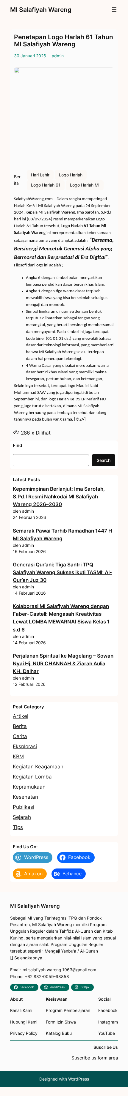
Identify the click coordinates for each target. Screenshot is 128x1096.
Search (103, 460)
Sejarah (22, 817)
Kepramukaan (29, 787)
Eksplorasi (25, 746)
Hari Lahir (40, 174)
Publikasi (23, 807)
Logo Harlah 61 (45, 184)
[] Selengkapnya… (28, 957)
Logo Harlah (70, 174)
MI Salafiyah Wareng (40, 9)
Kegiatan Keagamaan (38, 767)
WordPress (78, 1078)
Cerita (20, 736)
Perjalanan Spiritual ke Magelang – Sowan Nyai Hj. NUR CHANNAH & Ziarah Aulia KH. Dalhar (63, 663)
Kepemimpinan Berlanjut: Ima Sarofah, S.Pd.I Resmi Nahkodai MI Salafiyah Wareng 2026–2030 (59, 496)
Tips (18, 827)
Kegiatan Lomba (32, 777)
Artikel (20, 716)
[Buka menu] (114, 9)
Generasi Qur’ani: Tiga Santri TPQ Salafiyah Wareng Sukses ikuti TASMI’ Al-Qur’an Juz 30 (62, 572)
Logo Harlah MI (84, 184)
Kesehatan (25, 797)
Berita (20, 726)
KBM (18, 756)
